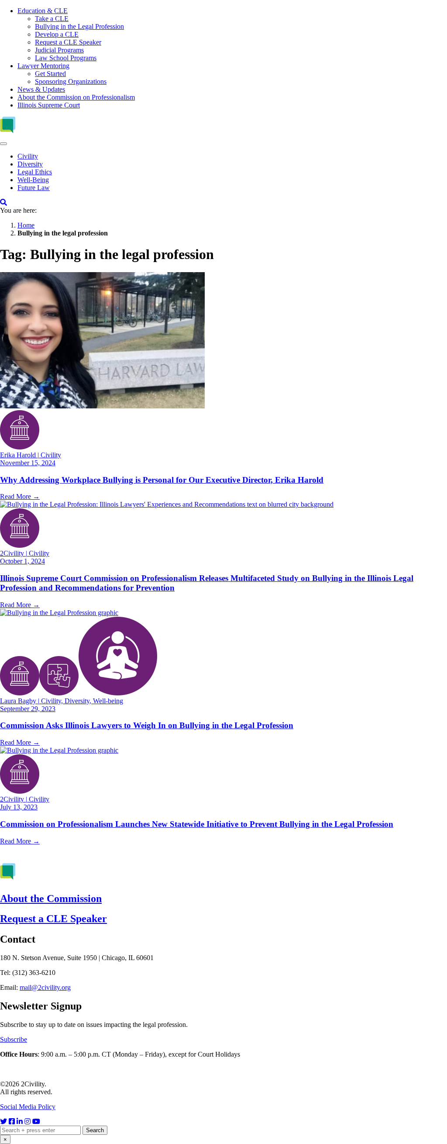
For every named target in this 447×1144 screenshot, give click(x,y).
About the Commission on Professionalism (76, 97)
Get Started (50, 73)
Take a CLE (52, 18)
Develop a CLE (57, 34)
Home (25, 225)
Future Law (33, 187)
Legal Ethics (34, 172)
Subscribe (13, 1039)
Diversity (30, 164)
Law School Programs (65, 58)
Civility (27, 156)
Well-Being (33, 179)
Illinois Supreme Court (48, 105)
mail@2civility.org (45, 987)
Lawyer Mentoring (43, 65)
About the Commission (51, 898)
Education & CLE (42, 10)
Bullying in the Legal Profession (79, 26)
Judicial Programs (59, 50)
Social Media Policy (27, 1106)
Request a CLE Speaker (68, 42)
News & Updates (41, 89)
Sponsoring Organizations (71, 81)
